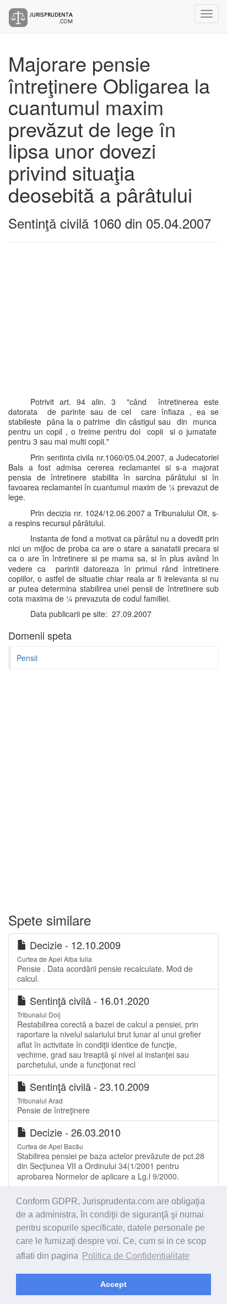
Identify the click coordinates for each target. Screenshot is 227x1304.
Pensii (27, 657)
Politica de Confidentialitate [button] (136, 1255)
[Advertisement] (113, 325)
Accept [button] (113, 1284)
